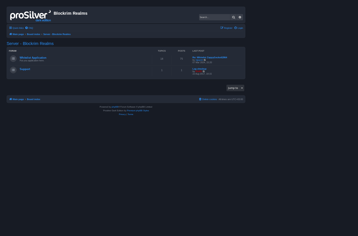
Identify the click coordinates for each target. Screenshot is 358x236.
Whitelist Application (33, 57)
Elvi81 (199, 71)
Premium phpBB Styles (138, 110)
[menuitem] (29, 27)
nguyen (199, 60)
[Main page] (31, 15)
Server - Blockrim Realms (30, 43)
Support (25, 69)
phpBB (115, 107)
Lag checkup (199, 69)
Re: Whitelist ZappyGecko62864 (209, 57)
